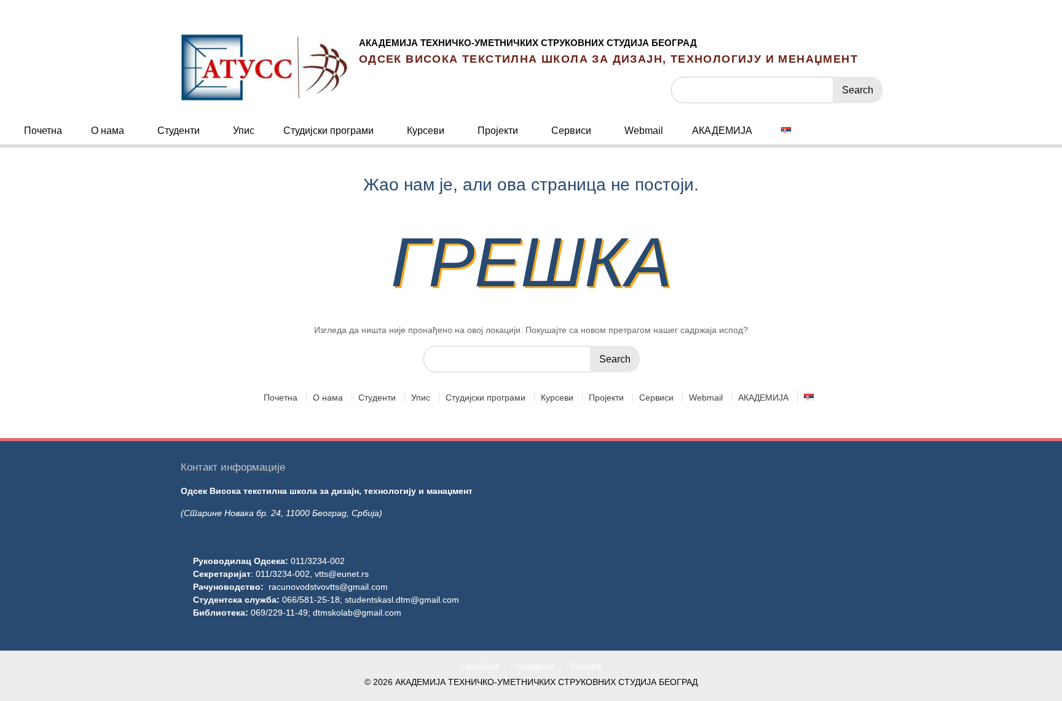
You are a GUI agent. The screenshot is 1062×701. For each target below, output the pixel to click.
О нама (107, 130)
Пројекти (498, 130)
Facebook (480, 666)
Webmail (643, 130)
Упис (243, 130)
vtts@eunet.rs (342, 574)
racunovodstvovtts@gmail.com (328, 587)
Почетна (43, 130)
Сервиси (571, 130)
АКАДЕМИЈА (722, 130)
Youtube (586, 666)
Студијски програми (328, 130)
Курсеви (425, 130)
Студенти (178, 130)
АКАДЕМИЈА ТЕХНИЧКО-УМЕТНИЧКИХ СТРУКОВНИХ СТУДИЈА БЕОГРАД (528, 42)
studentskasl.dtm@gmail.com (402, 600)
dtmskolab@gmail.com (357, 612)
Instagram (534, 666)
